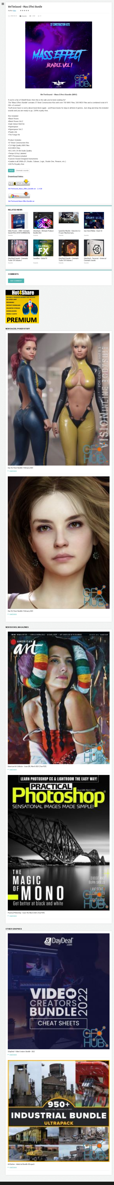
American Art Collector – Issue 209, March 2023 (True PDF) (27, 766)
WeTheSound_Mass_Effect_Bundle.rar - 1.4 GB (25, 189)
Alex (14, 10)
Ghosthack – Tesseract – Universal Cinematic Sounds (95, 259)
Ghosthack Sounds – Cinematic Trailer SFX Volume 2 (69, 259)
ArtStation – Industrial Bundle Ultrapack (21, 1164)
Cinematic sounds (22, 170)
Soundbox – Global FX (40, 258)
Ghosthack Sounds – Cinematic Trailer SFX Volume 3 (18, 259)
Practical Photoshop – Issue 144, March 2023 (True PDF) (26, 913)
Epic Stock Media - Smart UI (93, 231)
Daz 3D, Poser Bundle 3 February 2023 (20, 468)
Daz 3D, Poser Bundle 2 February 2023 (20, 611)
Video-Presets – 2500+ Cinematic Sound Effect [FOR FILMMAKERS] (19, 232)
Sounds (24, 16)
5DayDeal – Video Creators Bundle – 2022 (21, 1051)
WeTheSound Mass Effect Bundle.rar (21, 201)
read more (13, 471)
